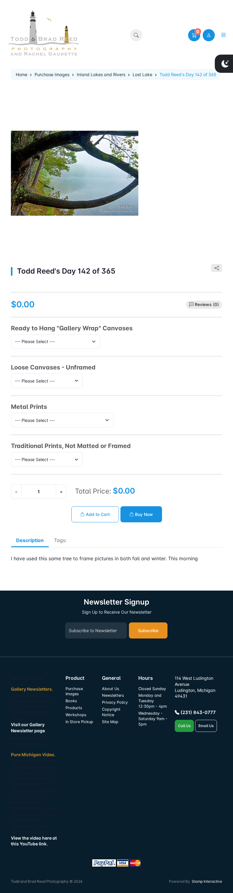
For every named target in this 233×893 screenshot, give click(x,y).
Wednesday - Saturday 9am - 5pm (152, 718)
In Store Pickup (79, 721)
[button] (136, 35)
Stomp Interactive (207, 881)
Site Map (110, 721)
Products (74, 708)
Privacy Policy (115, 702)
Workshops (76, 715)
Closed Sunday (152, 688)
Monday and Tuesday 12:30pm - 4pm (152, 701)
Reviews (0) (207, 304)
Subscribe (148, 630)
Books (71, 701)
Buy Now (143, 514)
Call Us (184, 725)
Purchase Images (52, 74)
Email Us (206, 725)
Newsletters (113, 695)
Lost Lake (142, 74)
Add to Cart (97, 514)
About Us (110, 688)
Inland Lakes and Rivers (101, 74)
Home (21, 74)
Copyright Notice (111, 712)
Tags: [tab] (60, 540)
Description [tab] (30, 540)
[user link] (209, 35)
